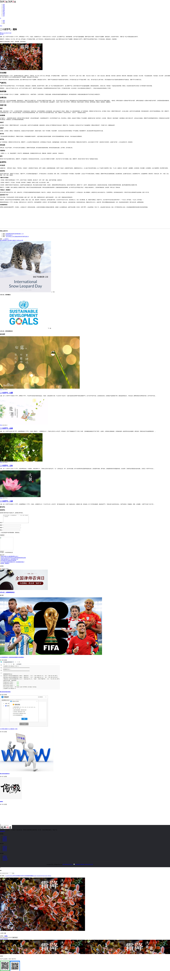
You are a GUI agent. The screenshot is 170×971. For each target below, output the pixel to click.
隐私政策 (5, 840)
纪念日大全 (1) (9, 235)
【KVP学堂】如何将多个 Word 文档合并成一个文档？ (9, 728)
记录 (4, 8)
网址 (1, 530)
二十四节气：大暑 (6, 501)
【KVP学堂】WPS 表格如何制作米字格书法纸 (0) (17, 236)
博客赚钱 (31, 875)
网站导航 (5, 839)
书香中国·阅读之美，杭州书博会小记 (9, 559)
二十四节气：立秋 (6, 465)
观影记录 (5, 849)
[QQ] (2, 831)
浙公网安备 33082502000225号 (86, 864)
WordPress (5, 860)
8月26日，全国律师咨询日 (7, 592)
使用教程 (18, 875)
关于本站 (5, 836)
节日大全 (5, 850)
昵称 (1, 525)
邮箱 (1, 527)
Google (6, 875)
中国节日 (22, 875)
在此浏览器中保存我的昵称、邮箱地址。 (10, 532)
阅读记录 (5, 847)
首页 (4, 4)
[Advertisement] (40, 218)
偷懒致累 (1, 801)
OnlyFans (42, 875)
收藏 (13, 240)
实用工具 (5, 846)
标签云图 (5, 857)
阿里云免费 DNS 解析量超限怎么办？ (9, 556)
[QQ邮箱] (4, 831)
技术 (4, 7)
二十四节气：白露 (6, 393)
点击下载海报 (4, 939)
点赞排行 (5, 856)
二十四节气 (5, 239)
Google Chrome (36, 875)
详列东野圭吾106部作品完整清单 (8, 560)
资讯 (4, 6)
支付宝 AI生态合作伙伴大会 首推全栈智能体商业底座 (13, 557)
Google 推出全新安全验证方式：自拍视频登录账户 (12, 561)
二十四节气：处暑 (6, 428)
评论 (1, 522)
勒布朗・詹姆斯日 (5, 563)
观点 (4, 11)
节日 (4, 14)
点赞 (18, 240)
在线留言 (5, 838)
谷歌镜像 (27, 875)
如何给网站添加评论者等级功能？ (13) (15, 233)
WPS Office (5, 858)
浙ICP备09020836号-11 (68, 864)
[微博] (0, 831)
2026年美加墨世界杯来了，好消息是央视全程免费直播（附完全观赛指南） (12, 657)
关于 (4, 15)
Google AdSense (47, 875)
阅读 (4, 10)
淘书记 (14, 875)
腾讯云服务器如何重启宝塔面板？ (5, 691)
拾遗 (4, 13)
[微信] (3, 831)
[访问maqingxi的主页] (6, 550)
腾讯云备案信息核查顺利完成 (4, 773)
